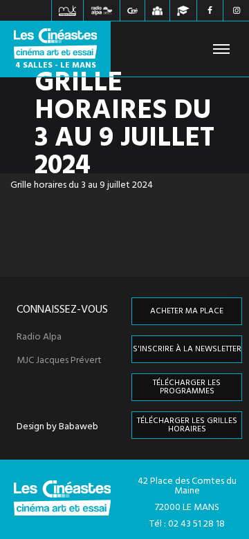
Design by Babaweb (57, 427)
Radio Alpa (39, 337)
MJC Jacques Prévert (59, 361)
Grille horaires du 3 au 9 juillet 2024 (81, 185)
